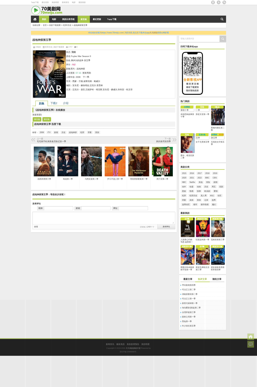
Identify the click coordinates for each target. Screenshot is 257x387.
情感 (191, 191)
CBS (215, 178)
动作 (184, 187)
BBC (207, 178)
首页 (35, 19)
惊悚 (199, 191)
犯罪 (184, 195)
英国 (199, 200)
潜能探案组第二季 (190, 294)
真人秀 (204, 195)
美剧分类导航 (68, 19)
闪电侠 (38, 47)
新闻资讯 (65, 2)
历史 (206, 187)
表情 (36, 227)
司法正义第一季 (189, 298)
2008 (42, 132)
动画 (199, 187)
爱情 (216, 191)
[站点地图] (213, 2)
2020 (184, 178)
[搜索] (222, 19)
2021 (192, 178)
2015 (184, 173)
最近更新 (45, 2)
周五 (214, 187)
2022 (200, 178)
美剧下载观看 (55, 25)
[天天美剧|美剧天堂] (48, 7)
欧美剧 (207, 191)
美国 (191, 200)
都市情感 (205, 204)
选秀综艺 (186, 204)
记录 (206, 200)
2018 (207, 173)
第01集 (37, 119)
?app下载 (35, 2)
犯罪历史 (193, 195)
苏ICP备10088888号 (128, 352)
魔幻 (214, 204)
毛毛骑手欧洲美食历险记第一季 (51, 141)
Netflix (192, 182)
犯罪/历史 (67, 25)
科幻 (212, 195)
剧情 (215, 182)
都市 (195, 204)
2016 (192, 173)
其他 (201, 182)
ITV (49, 132)
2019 (215, 173)
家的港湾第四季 (163, 141)
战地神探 (73, 132)
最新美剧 (82, 2)
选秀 (214, 200)
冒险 (208, 182)
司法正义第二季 (189, 289)
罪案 (184, 200)
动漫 (191, 187)
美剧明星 (55, 2)
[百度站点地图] (218, 2)
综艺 (219, 195)
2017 (200, 173)
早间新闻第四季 (189, 285)
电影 (74, 2)
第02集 (47, 119)
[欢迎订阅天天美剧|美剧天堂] (224, 2)
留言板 (84, 19)
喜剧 (221, 187)
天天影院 (153, 33)
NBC (184, 182)
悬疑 (184, 191)
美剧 (44, 19)
